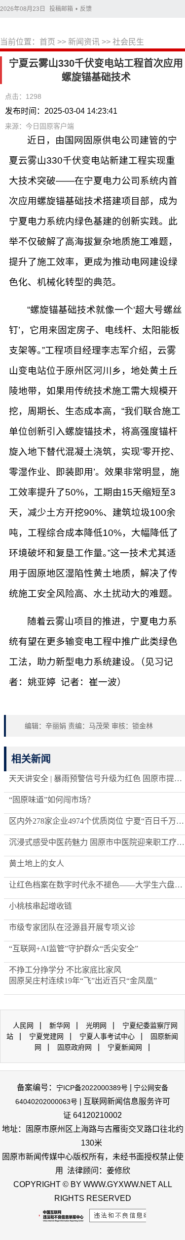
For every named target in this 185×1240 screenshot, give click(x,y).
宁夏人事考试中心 (107, 1036)
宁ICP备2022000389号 (92, 1088)
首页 (47, 42)
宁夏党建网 (46, 1036)
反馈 (86, 8)
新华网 (59, 1025)
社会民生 (128, 42)
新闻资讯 (84, 42)
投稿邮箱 (61, 8)
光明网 (96, 1025)
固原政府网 (74, 1047)
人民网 (23, 1025)
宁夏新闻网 (125, 1047)
